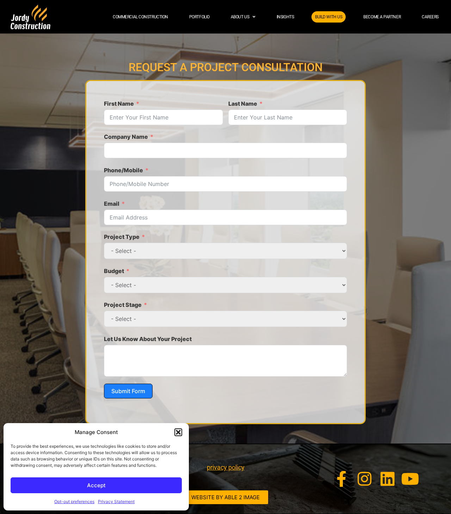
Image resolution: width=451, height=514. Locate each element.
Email (111, 203)
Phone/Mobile (123, 170)
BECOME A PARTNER (382, 16)
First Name (119, 103)
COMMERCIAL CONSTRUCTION (140, 16)
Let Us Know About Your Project (148, 338)
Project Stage (123, 304)
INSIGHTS (285, 16)
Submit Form (128, 391)
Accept (96, 485)
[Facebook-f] (342, 479)
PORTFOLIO (199, 16)
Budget (114, 270)
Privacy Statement (116, 501)
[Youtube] (410, 479)
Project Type (122, 236)
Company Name (126, 136)
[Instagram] (364, 479)
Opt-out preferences (74, 501)
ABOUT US (240, 16)
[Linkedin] (387, 479)
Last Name (242, 103)
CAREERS (430, 16)
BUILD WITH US (328, 16)
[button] (178, 432)
